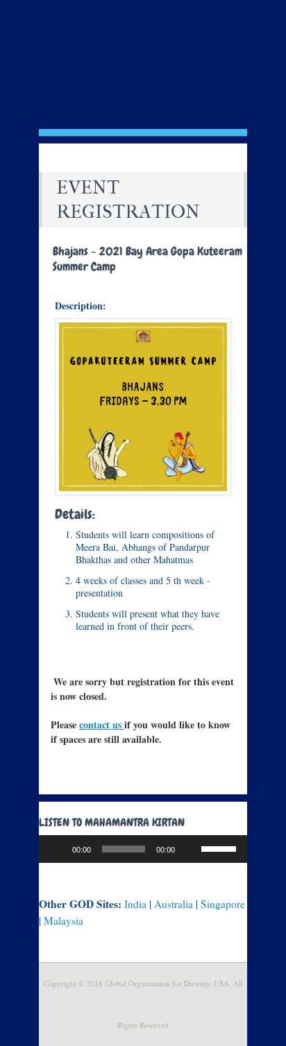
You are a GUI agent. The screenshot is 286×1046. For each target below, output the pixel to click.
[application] (143, 849)
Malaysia (63, 920)
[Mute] (190, 849)
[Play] (57, 849)
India (135, 904)
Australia (173, 904)
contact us (101, 724)
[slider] (220, 847)
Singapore (223, 904)
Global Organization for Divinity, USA (143, 86)
